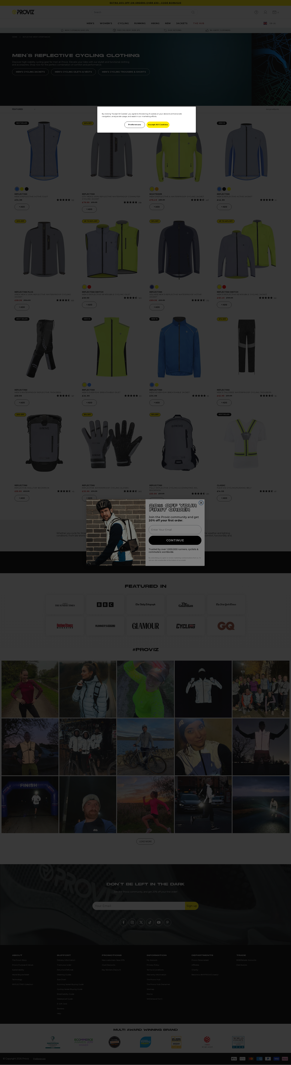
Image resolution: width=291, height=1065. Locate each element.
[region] (146, 120)
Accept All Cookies (158, 125)
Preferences (134, 125)
